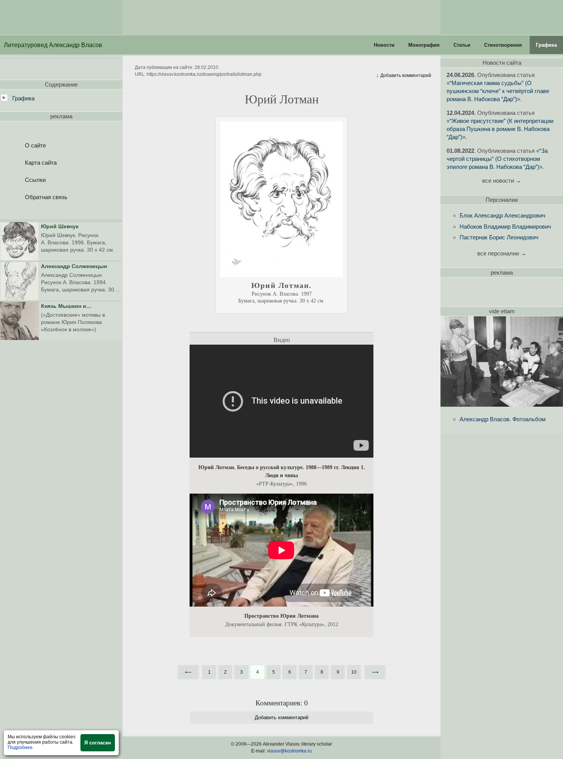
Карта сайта (41, 162)
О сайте (35, 145)
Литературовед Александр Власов (53, 45)
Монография (424, 45)
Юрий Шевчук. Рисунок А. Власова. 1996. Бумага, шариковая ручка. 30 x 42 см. (78, 238)
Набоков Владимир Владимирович (505, 226)
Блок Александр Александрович (502, 215)
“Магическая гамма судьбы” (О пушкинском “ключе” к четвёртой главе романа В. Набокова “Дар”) (498, 91)
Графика (546, 45)
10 (354, 672)
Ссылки (35, 180)
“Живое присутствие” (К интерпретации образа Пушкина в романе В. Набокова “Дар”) (500, 129)
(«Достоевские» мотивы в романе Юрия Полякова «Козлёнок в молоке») (73, 317)
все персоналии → (501, 253)
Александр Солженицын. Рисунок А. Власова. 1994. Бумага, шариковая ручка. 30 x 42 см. (79, 278)
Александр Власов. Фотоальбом (502, 419)
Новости (384, 45)
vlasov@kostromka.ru (289, 751)
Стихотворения (503, 45)
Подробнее (20, 747)
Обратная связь (46, 197)
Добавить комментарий (403, 75)
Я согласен (97, 743)
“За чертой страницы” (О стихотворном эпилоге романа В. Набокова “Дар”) (497, 158)
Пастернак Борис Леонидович (499, 237)
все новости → (501, 180)
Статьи (461, 45)
